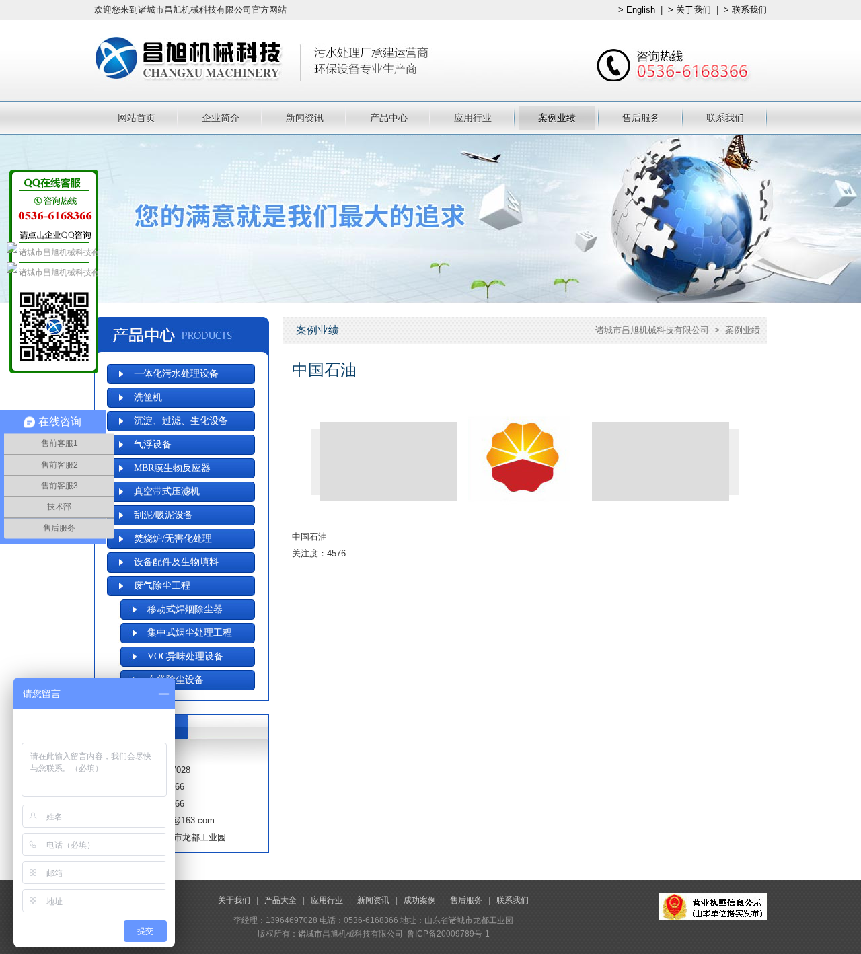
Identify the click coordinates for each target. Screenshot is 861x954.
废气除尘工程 (162, 586)
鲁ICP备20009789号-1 (448, 934)
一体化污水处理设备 (176, 374)
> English (636, 10)
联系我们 (725, 117)
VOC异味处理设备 (185, 656)
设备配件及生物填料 (176, 562)
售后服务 (641, 117)
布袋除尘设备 (175, 680)
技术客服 (54, 272)
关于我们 (234, 900)
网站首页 (136, 117)
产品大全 (280, 900)
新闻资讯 (305, 117)
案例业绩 (557, 117)
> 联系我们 (745, 10)
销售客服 (54, 252)
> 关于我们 (689, 10)
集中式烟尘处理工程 (189, 633)
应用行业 (473, 117)
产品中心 (389, 117)
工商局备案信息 (713, 906)
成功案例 (420, 900)
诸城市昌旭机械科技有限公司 (652, 330)
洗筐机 (148, 397)
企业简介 (220, 117)
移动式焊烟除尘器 (185, 609)
